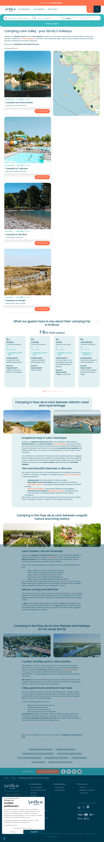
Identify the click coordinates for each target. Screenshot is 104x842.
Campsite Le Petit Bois (16, 234)
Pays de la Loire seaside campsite (69, 754)
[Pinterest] (68, 771)
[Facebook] (63, 771)
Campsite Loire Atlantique (65, 749)
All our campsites (36, 787)
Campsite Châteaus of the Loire (40, 749)
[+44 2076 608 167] (90, 9)
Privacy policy (58, 834)
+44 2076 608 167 (12, 794)
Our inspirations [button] (39, 9)
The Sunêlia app (52, 837)
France (13, 778)
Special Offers (60, 790)
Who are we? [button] (53, 9)
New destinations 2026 (38, 790)
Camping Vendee (38, 762)
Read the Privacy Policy (10, 825)
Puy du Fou (64, 581)
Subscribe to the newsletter (48, 771)
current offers (56, 3)
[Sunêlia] (10, 9)
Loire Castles (52, 557)
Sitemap (78, 834)
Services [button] (82, 787)
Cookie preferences (90, 834)
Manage (12, 832)
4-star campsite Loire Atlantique (29, 758)
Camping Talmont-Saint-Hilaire (56, 758)
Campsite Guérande (79, 758)
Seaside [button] (33, 793)
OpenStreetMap (89, 115)
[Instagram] (74, 771)
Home (6, 778)
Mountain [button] (34, 796)
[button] (4, 838)
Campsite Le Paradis (15, 300)
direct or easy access (72, 475)
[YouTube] (79, 771)
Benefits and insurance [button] (87, 790)
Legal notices (69, 834)
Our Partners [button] (84, 793)
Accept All (34, 832)
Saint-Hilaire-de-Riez (56, 491)
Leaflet (81, 115)
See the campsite (42, 111)
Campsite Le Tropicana (16, 168)
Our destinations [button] (24, 9)
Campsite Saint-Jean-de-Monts (60, 762)
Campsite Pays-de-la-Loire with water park (38, 754)
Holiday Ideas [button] (59, 787)
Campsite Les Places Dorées (19, 102)
